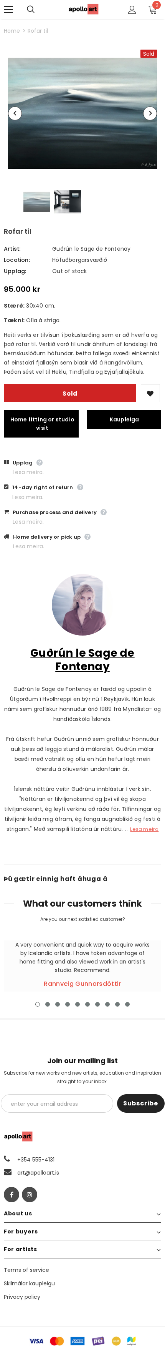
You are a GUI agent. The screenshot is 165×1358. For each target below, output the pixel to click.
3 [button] (57, 1004)
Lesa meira (144, 829)
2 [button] (47, 1004)
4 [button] (67, 1004)
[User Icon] (132, 10)
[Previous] (15, 113)
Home (12, 31)
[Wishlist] (150, 393)
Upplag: (15, 271)
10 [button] (127, 1004)
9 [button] (117, 1004)
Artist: (12, 249)
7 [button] (97, 1004)
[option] (82, 113)
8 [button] (107, 1004)
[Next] (150, 113)
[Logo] (83, 9)
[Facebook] (11, 1194)
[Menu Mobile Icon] (8, 9)
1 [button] (37, 1004)
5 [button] (77, 1004)
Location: (17, 260)
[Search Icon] (38, 9)
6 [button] (87, 1004)
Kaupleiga (124, 419)
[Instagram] (29, 1194)
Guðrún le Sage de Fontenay (91, 249)
